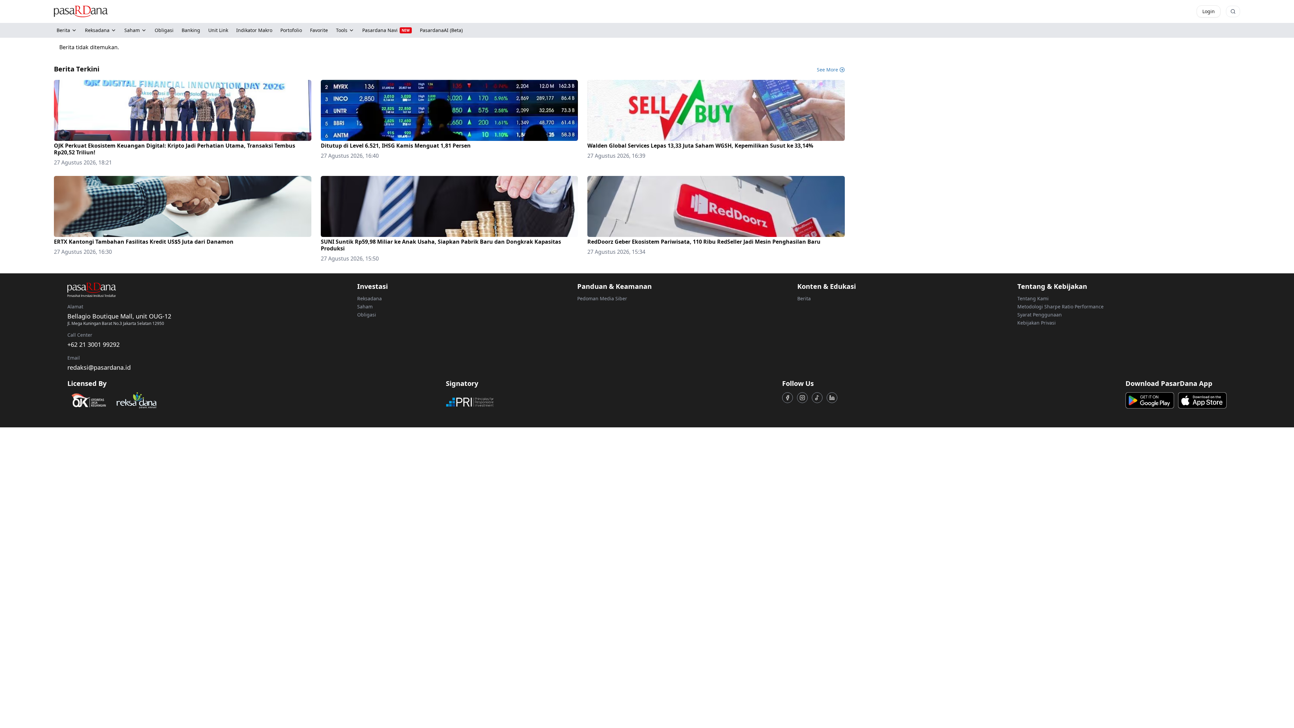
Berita (63, 30)
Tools (341, 30)
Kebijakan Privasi (1036, 323)
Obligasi (366, 314)
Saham (132, 30)
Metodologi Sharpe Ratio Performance (1060, 306)
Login (1208, 11)
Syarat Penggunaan (1039, 314)
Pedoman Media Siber (602, 298)
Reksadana (97, 30)
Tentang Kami (1033, 298)
